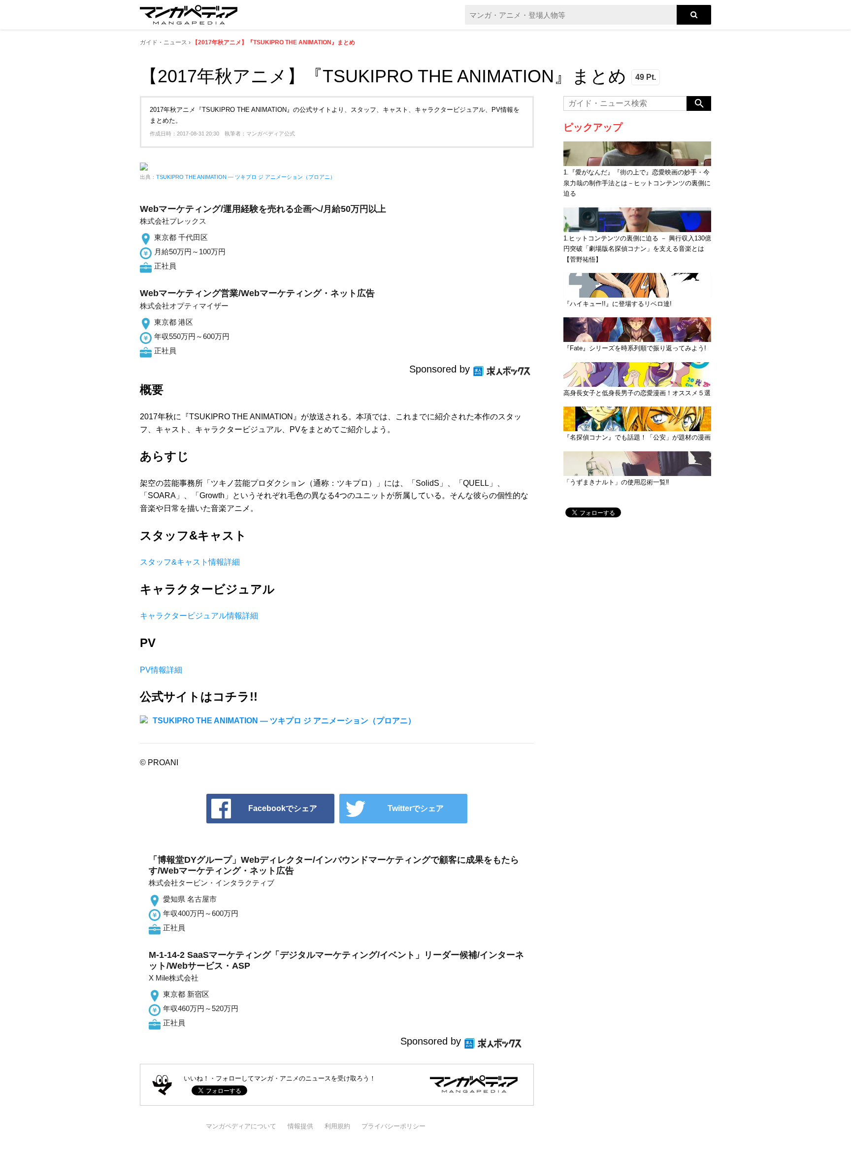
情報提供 (300, 1126)
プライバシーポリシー (393, 1126)
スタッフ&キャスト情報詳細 (190, 562)
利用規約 (337, 1126)
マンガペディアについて (241, 1126)
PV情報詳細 (161, 670)
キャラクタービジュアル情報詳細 (199, 615)
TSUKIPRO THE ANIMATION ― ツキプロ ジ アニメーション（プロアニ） (245, 177)
